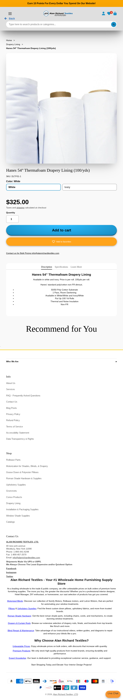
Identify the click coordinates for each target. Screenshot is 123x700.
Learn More (76, 267)
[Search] (113, 24)
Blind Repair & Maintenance (21, 630)
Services (10, 389)
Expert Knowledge (17, 658)
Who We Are (12, 361)
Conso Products (14, 497)
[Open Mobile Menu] (10, 13)
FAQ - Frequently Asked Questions (23, 395)
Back (11, 18)
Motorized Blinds (15, 601)
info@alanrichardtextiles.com (26, 557)
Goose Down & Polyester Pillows (22, 472)
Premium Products (21, 651)
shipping (20, 207)
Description (46, 267)
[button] (61, 241)
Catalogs (10, 522)
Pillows (11, 608)
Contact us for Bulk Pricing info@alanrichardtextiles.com (32, 253)
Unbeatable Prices (21, 646)
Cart (115, 13)
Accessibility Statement (17, 432)
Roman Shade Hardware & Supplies (24, 478)
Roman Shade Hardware (19, 616)
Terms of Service (14, 426)
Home (9, 40)
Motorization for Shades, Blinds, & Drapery (27, 466)
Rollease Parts (13, 460)
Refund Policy (13, 420)
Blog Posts (11, 408)
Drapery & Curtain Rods (19, 623)
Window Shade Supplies (18, 515)
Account (103, 13)
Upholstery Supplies (16, 484)
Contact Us (11, 401)
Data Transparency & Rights (20, 439)
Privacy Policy (13, 414)
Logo (58, 13)
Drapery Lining (13, 44)
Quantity (10, 212)
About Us (10, 383)
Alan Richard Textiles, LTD (65, 694)
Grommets (11, 491)
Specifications (61, 267)
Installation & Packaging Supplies (22, 509)
